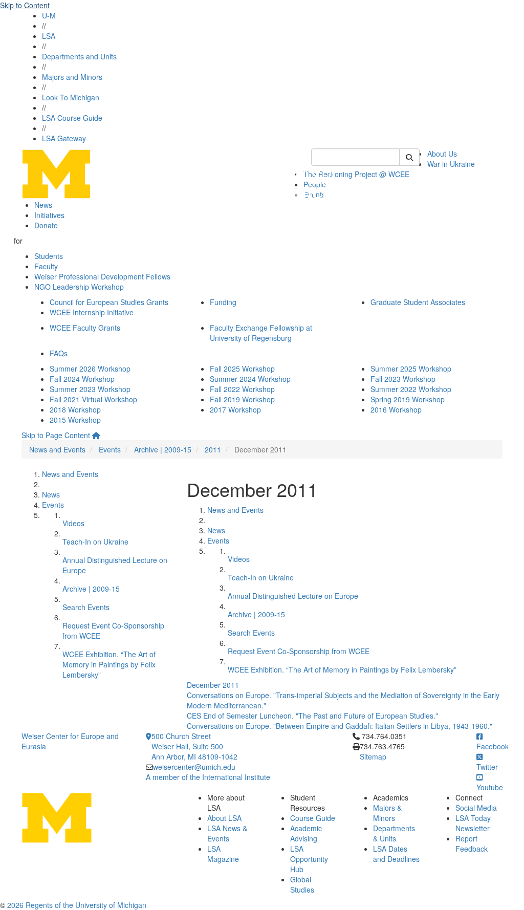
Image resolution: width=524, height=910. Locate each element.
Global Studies (302, 884)
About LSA (224, 818)
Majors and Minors (72, 77)
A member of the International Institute (208, 777)
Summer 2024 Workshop (250, 379)
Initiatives (49, 215)
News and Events (57, 449)
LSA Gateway (64, 138)
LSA (48, 36)
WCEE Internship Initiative (92, 312)
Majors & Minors (387, 813)
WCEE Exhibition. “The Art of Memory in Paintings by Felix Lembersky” (109, 664)
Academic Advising (306, 833)
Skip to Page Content (55, 435)
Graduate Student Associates (417, 302)
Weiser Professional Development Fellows (102, 276)
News (43, 205)
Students (48, 256)
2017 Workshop (235, 409)
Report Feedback (471, 843)
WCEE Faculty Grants (85, 327)
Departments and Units (79, 56)
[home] (96, 435)
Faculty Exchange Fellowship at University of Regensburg (261, 332)
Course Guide (312, 818)
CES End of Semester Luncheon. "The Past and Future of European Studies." (312, 715)
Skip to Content (25, 5)
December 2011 (213, 685)
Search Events (86, 607)
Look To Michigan (70, 97)
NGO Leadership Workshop (79, 286)
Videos (73, 523)
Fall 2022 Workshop (242, 389)
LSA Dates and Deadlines (396, 853)
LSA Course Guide (72, 118)
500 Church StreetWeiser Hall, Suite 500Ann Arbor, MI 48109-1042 (194, 746)
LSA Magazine (223, 853)
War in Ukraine (451, 164)
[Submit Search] (409, 157)
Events (110, 449)
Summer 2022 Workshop (410, 389)
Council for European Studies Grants (109, 302)
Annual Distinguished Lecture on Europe (293, 596)
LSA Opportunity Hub (309, 858)
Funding (223, 302)
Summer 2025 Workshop (410, 368)
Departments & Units (394, 833)
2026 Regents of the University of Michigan (76, 905)
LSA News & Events (227, 833)
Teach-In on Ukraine (95, 541)
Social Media (476, 808)
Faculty (46, 266)
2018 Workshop (75, 409)
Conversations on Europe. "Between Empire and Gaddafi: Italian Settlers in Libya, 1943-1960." (339, 726)
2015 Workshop (75, 420)
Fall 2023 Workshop (402, 379)
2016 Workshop (396, 409)
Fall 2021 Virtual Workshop (93, 399)
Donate (46, 225)
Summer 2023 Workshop (90, 389)
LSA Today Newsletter (473, 823)
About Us (442, 153)
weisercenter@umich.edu (194, 767)
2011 (213, 449)
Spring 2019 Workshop (407, 399)
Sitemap (373, 756)
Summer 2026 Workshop (90, 368)
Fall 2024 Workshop (82, 379)
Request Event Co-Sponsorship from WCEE (298, 651)
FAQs (59, 353)
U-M (49, 15)
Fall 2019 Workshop (242, 399)
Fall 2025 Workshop (242, 368)
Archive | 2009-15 (162, 449)
